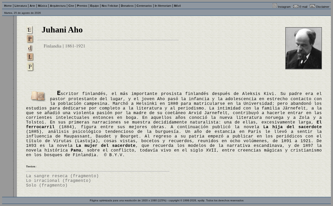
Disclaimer (322, 6)
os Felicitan (110, 5)
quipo (94, 5)
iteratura (21, 5)
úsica (42, 5)
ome (8, 5)
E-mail (303, 6)
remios (82, 5)
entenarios (144, 5)
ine (71, 5)
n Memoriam (163, 5)
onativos (127, 5)
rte (32, 5)
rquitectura (58, 5)
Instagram (284, 6)
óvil (177, 5)
